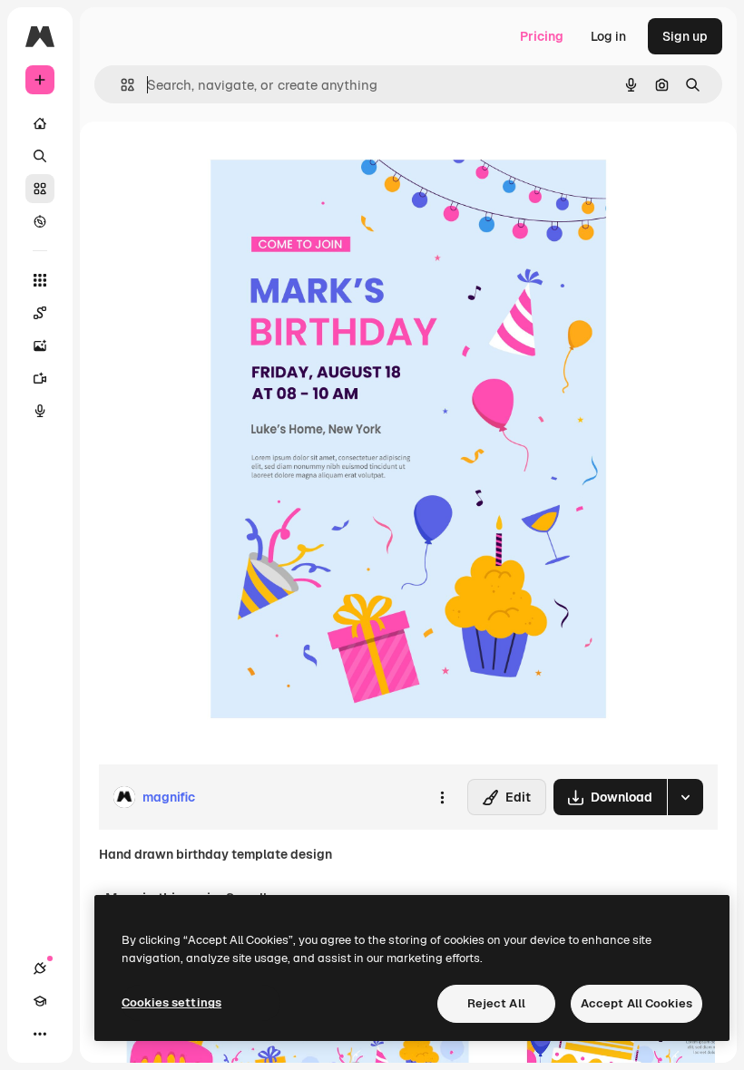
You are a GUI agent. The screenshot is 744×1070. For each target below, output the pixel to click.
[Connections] (39, 968)
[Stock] (39, 188)
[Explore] (39, 221)
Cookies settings (171, 1002)
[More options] (442, 797)
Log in (608, 36)
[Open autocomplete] (120, 85)
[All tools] (39, 280)
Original (214, 162)
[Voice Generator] (39, 410)
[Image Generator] (39, 345)
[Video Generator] (39, 378)
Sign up (685, 36)
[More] (39, 1033)
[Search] (39, 155)
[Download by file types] (685, 797)
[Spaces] (39, 312)
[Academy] (39, 1001)
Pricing (541, 36)
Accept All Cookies (636, 1003)
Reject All (496, 1003)
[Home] (39, 123)
